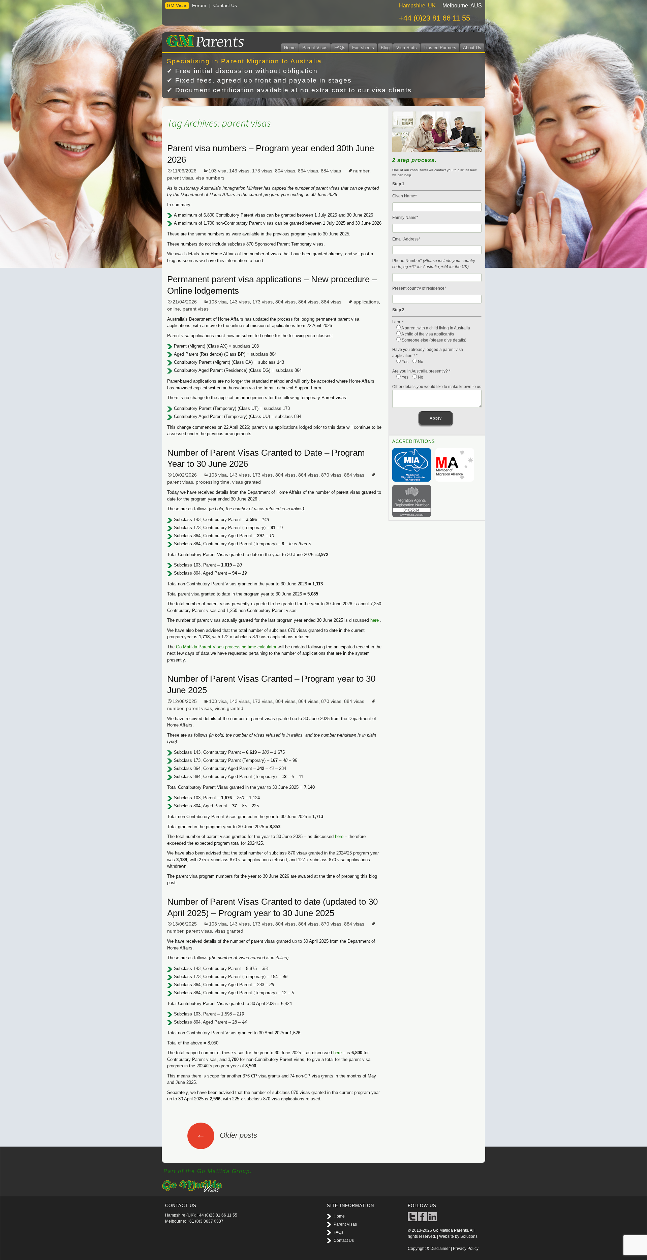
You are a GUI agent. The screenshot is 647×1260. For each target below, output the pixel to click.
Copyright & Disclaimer (429, 1248)
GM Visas (177, 5)
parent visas (180, 178)
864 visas (308, 170)
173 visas (262, 170)
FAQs (339, 47)
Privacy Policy (466, 1248)
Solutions (468, 1236)
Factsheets (363, 47)
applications (366, 301)
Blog (385, 47)
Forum (199, 5)
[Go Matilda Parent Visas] (204, 40)
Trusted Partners (440, 47)
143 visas (239, 170)
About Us (472, 47)
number (361, 170)
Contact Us (225, 5)
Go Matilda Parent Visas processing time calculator (226, 646)
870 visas (331, 475)
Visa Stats (406, 47)
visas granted (246, 482)
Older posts (226, 1135)
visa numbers (210, 178)
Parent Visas (315, 47)
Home (290, 47)
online (173, 309)
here (374, 620)
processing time (212, 482)
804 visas (285, 170)
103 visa (217, 170)
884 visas (331, 170)
